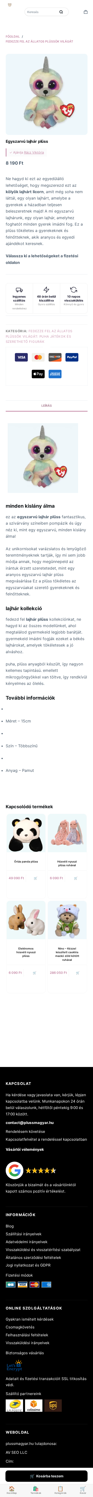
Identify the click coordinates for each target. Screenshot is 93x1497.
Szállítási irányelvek (23, 1234)
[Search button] (61, 12)
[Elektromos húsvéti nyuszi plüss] (26, 920)
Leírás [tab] (46, 405)
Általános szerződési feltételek (33, 1257)
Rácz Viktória (34, 152)
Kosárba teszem (49, 1476)
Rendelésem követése (25, 1131)
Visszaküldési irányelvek (27, 1342)
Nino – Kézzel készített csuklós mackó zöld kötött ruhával (67, 954)
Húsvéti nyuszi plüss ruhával (67, 863)
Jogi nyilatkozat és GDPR (28, 1265)
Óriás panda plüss (26, 861)
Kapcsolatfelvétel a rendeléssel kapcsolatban (46, 1139)
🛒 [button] (35, 878)
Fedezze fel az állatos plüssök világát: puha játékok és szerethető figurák (39, 336)
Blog (10, 1226)
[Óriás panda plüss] (26, 833)
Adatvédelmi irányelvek (26, 1241)
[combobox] (41, 12)
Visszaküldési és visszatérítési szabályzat (43, 1249)
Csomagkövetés (20, 1327)
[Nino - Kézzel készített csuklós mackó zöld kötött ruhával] (67, 920)
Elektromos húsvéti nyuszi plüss (26, 952)
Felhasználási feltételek (27, 1335)
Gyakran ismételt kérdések (30, 1319)
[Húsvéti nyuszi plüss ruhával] (67, 833)
